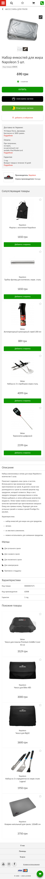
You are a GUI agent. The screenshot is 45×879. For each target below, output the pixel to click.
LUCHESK (28, 876)
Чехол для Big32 (22, 733)
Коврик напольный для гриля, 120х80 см (22, 824)
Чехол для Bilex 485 (22, 688)
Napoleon (32, 175)
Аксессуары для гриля (16, 9)
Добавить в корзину (22, 245)
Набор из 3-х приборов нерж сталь (22, 384)
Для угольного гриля (12, 548)
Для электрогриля (11, 565)
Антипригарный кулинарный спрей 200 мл (22, 332)
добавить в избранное (24, 118)
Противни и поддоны (12, 571)
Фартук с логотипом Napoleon (22, 228)
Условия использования (31, 864)
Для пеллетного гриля (13, 560)
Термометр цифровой (22, 436)
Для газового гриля (12, 554)
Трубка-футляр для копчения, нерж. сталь (22, 280)
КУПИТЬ (22, 89)
